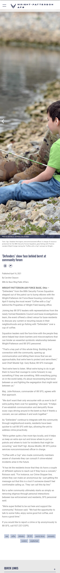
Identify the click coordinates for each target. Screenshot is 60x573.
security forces (39, 536)
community (51, 536)
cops (6, 536)
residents (24, 541)
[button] (4, 6)
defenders (21, 536)
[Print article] (5, 265)
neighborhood (34, 541)
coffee (13, 536)
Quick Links (11, 568)
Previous (3, 121)
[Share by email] (10, 265)
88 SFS (30, 536)
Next (57, 121)
